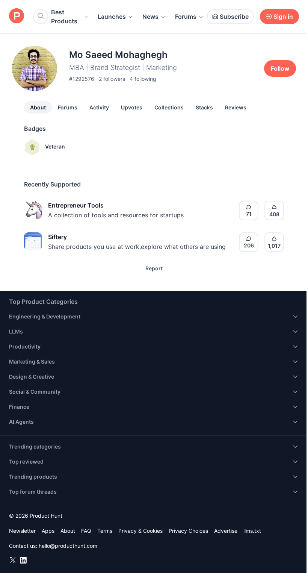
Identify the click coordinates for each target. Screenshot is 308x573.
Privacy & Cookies (140, 531)
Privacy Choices (188, 531)
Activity (99, 107)
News (150, 16)
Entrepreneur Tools (76, 205)
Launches (112, 16)
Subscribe (234, 16)
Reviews (235, 107)
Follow (280, 68)
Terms (104, 531)
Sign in (283, 16)
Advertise (225, 531)
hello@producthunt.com (68, 546)
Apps (48, 531)
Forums (185, 16)
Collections (169, 107)
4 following (143, 79)
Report (154, 268)
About (38, 107)
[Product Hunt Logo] (16, 16)
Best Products (64, 16)
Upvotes (131, 107)
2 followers (112, 79)
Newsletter (22, 531)
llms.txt (252, 531)
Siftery (57, 237)
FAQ (86, 531)
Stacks (204, 107)
